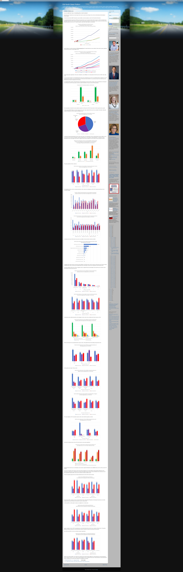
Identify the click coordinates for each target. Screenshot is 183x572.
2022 (111, 231)
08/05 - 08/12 (113, 263)
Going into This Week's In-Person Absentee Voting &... (115, 254)
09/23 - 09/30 (113, 258)
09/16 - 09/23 (113, 259)
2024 (111, 228)
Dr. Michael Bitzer (111, 52)
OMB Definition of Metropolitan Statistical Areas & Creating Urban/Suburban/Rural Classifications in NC (113, 305)
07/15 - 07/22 (113, 266)
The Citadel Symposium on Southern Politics (113, 328)
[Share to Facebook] (84, 560)
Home (86, 564)
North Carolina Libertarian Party (114, 318)
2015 (111, 291)
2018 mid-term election (70, 561)
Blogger (97, 569)
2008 (111, 300)
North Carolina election (85, 561)
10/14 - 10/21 (113, 246)
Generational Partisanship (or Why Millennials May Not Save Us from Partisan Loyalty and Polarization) (113, 200)
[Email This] (81, 560)
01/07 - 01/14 (113, 287)
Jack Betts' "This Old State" (113, 326)
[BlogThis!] (82, 560)
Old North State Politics (71, 4)
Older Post (105, 564)
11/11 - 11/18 (113, 241)
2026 (111, 226)
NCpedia (110, 329)
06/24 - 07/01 (113, 268)
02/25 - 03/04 (113, 283)
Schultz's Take (115, 156)
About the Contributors (112, 33)
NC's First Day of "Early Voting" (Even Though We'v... (114, 251)
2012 (111, 295)
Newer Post (66, 564)
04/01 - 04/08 (113, 278)
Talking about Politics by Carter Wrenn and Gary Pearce (113, 325)
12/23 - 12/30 (113, 237)
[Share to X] (83, 560)
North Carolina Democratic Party (114, 316)
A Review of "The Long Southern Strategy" (115, 217)
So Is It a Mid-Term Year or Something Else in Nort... (115, 248)
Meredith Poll (115, 113)
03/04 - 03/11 (113, 282)
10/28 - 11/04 (113, 243)
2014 (111, 292)
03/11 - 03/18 (113, 281)
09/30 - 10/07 (113, 257)
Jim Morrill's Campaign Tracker (113, 323)
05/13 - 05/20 (113, 272)
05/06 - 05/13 (113, 273)
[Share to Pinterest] (85, 560)
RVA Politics (113, 159)
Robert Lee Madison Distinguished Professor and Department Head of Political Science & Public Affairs (113, 83)
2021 (111, 232)
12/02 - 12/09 (113, 238)
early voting (75, 561)
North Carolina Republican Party (114, 317)
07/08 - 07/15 (113, 267)
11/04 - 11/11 (113, 242)
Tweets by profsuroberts (112, 170)
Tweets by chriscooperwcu (113, 167)
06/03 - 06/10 (113, 271)
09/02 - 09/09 (113, 262)
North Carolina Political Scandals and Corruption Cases (114, 308)
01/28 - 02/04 (113, 286)
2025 (111, 227)
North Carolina (80, 561)
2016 (111, 290)
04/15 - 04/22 (113, 276)
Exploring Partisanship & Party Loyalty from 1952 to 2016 (116, 209)
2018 (111, 236)
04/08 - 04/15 (113, 277)
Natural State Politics (115, 152)
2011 (111, 296)
